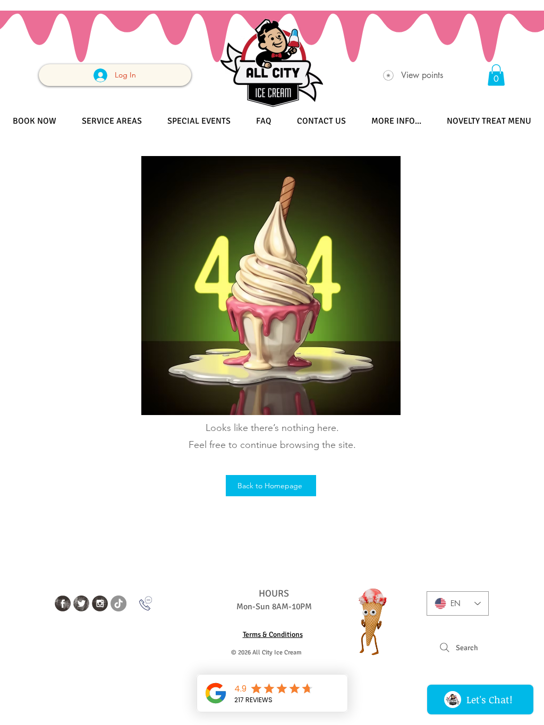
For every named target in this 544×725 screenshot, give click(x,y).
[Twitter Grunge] (81, 603)
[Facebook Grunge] (63, 603)
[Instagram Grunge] (100, 603)
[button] (496, 75)
